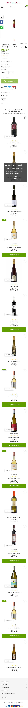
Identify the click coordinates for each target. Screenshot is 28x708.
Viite (2, 104)
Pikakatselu (9, 136)
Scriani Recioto (14, 322)
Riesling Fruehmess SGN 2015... (14, 667)
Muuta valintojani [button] (15, 180)
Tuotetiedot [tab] (5, 93)
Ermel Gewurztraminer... (14, 361)
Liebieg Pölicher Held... (14, 437)
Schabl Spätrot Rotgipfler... (14, 517)
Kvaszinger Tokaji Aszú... (14, 397)
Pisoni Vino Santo (14, 286)
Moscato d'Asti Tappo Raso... (14, 592)
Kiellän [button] (15, 178)
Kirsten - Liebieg (23, 43)
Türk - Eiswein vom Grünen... (14, 211)
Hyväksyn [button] (15, 176)
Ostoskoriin (11, 81)
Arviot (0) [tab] (4, 95)
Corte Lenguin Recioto (14, 553)
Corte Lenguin (14, 549)
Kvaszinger (14, 243)
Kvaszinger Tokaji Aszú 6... (14, 247)
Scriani (14, 318)
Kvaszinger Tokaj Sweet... (14, 478)
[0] (25, 7)
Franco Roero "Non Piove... (14, 143)
